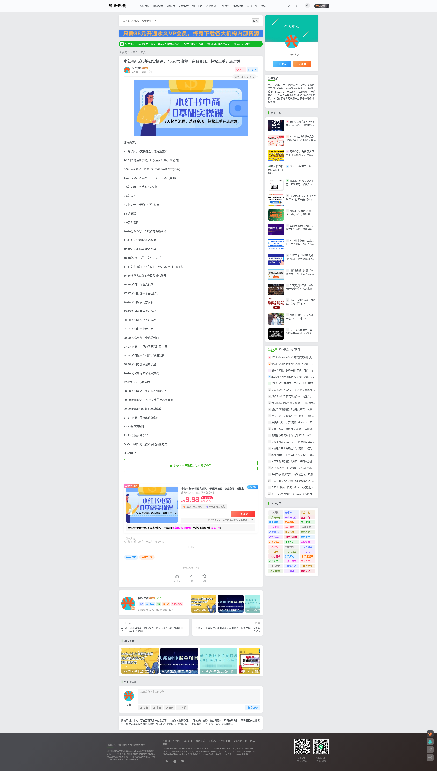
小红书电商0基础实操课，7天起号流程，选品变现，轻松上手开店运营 (182, 61)
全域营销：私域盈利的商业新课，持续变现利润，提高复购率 (300, 259)
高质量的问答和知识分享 (276, 531)
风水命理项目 (307, 561)
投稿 (263, 6)
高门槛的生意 (291, 527)
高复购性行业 (307, 536)
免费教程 (184, 6)
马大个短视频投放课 (276, 546)
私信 (253, 69)
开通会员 (323, 5)
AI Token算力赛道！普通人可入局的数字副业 (295, 494)
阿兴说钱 (137, 68)
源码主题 (252, 6)
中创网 (176, 740)
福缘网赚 (200, 740)
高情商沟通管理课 (276, 536)
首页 (124, 52)
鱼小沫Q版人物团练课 (292, 517)
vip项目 (171, 6)
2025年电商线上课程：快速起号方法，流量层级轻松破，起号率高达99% (300, 229)
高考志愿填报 (291, 531)
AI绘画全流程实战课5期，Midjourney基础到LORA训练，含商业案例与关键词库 (300, 216)
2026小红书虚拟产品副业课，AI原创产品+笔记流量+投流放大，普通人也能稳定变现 (301, 141)
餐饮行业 (275, 556)
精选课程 (158, 6)
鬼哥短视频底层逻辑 (308, 522)
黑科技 (275, 512)
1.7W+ (151, 604)
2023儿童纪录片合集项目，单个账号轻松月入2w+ (300, 242)
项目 (292, 571)
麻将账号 (275, 517)
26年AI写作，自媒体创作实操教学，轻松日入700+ (298, 454)
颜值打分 (307, 566)
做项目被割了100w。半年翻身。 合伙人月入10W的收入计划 (303, 415)
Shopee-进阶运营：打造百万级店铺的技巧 (300, 301)
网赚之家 (212, 740)
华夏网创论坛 (240, 740)
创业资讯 (211, 6)
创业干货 (197, 6)
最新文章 (272, 349)
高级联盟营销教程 (308, 531)
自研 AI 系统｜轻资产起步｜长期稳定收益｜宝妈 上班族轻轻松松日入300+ (310, 487)
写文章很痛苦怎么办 (300, 166)
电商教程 (238, 6)
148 (167, 604)
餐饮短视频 (307, 556)
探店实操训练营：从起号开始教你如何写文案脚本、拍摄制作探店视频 (299, 288)
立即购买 (243, 514)
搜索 (255, 20)
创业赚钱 (225, 6)
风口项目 (275, 566)
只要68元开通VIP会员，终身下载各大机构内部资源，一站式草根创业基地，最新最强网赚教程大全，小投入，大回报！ (188, 44)
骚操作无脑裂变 (292, 541)
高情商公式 (291, 536)
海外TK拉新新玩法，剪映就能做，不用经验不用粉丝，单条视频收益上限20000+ (314, 474)
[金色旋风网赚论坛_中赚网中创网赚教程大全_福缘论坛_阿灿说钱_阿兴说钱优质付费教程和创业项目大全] (117, 5)
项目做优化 (275, 571)
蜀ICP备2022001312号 (188, 748)
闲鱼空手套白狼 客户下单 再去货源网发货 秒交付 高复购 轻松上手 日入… (300, 154)
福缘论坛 (188, 740)
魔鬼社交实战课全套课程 (308, 517)
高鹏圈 (275, 527)
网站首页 (144, 6)
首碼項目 (307, 546)
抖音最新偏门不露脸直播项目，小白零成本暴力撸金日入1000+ (300, 274)
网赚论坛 (225, 740)
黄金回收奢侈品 (308, 512)
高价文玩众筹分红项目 (276, 541)
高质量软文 (307, 527)
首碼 (276, 551)
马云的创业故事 (292, 546)
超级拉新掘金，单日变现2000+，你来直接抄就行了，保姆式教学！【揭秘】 (301, 199)
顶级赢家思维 (307, 571)
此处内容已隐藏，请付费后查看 (192, 465)
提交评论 (253, 707)
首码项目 (291, 551)
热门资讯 (295, 349)
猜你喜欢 (284, 349)
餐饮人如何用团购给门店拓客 (276, 561)
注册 (303, 64)
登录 (283, 64)
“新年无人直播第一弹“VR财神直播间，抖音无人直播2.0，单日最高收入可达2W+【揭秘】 (301, 334)
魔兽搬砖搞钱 (291, 522)
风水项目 (291, 561)
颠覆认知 (291, 566)
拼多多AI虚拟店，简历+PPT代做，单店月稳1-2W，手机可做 (303, 442)
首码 (307, 551)
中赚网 (166, 740)
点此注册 (215, 527)
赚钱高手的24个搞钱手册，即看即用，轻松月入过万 (300, 184)
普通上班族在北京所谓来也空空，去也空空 (299, 316)
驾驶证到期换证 (308, 541)
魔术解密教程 (276, 522)
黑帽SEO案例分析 (292, 512)
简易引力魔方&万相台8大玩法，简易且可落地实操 (300, 123)
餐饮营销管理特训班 (292, 556)
